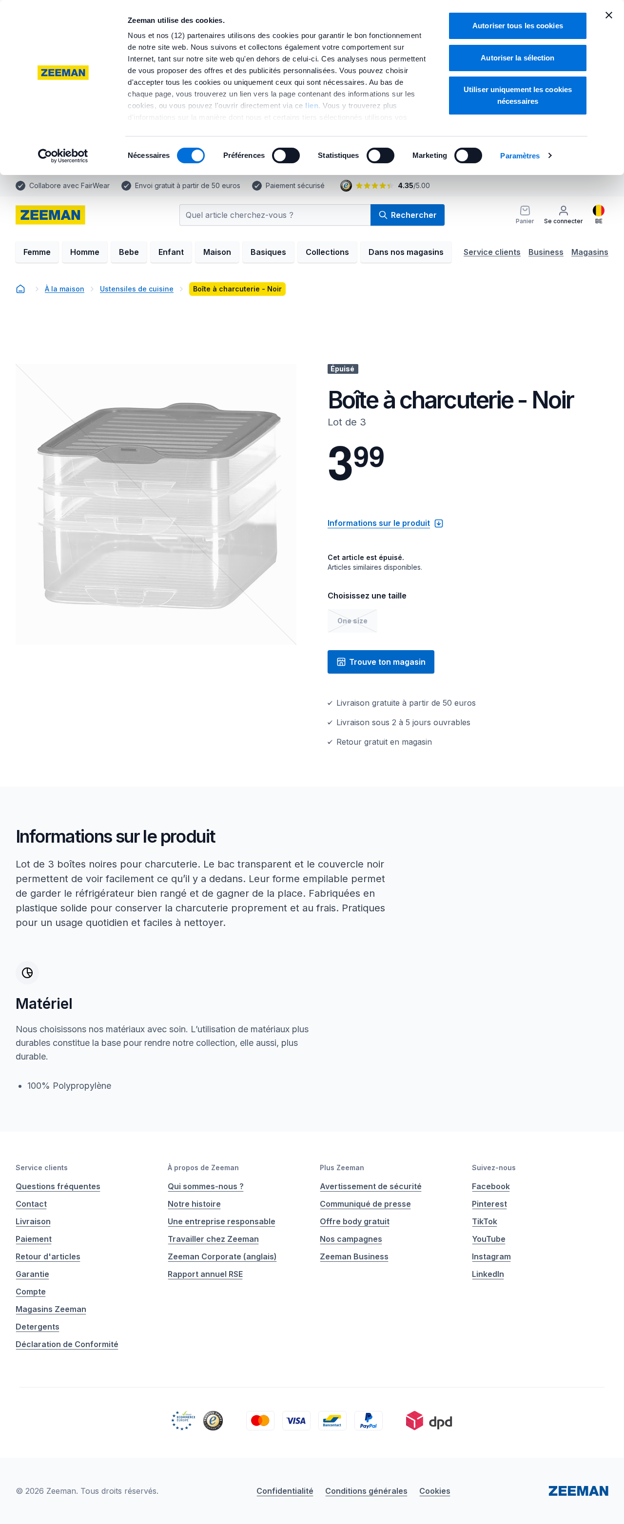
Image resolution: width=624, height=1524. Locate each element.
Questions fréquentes (58, 1186)
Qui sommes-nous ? (206, 1186)
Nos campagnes (351, 1239)
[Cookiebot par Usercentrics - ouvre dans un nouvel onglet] (63, 156)
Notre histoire (194, 1204)
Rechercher (414, 215)
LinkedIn (488, 1274)
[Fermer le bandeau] (608, 15)
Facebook (491, 1186)
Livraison (33, 1221)
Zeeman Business (354, 1256)
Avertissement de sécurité (371, 1186)
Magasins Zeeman (51, 1309)
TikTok (484, 1221)
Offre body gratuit (355, 1221)
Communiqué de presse (365, 1204)
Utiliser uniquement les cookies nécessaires (518, 95)
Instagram (491, 1256)
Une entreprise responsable (221, 1221)
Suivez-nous (494, 1167)
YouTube (489, 1239)
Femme (37, 252)
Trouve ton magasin (387, 662)
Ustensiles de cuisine (137, 289)
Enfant (171, 252)
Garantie (32, 1274)
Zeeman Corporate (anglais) (222, 1256)
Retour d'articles (48, 1256)
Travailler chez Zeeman (213, 1239)
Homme (84, 252)
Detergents (37, 1326)
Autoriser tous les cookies (517, 25)
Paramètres (520, 156)
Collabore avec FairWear (69, 185)
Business (546, 252)
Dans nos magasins (406, 252)
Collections (327, 252)
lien (311, 105)
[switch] (286, 155)
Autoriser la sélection (517, 58)
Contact (31, 1204)
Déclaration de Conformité (67, 1344)
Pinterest (489, 1204)
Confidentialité (284, 1491)
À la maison (64, 289)
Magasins (589, 252)
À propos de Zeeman (203, 1167)
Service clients (492, 252)
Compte (31, 1291)
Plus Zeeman (342, 1167)
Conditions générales (366, 1491)
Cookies (434, 1491)
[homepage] (50, 215)
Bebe (129, 252)
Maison (217, 252)
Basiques (268, 252)
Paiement (34, 1239)
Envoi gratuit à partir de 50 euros (187, 185)
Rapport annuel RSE (205, 1274)
